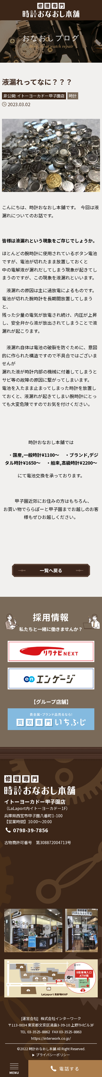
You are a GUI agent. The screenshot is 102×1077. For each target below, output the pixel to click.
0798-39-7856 (30, 830)
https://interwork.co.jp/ (51, 1038)
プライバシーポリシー (53, 1054)
